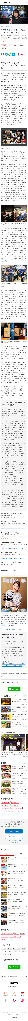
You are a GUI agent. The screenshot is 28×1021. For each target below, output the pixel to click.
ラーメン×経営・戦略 (6, 814)
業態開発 (22, 45)
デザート (4, 948)
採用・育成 (22, 933)
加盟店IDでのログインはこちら (14, 840)
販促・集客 (16, 933)
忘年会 (9, 954)
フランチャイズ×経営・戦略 (7, 811)
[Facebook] (2, 54)
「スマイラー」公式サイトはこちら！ (11, 629)
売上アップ (11, 951)
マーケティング (17, 948)
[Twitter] (6, 54)
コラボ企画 (8, 26)
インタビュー (16, 45)
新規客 (23, 948)
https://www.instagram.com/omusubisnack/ (12, 558)
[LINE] (9, 54)
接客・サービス (5, 936)
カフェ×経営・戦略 (5, 808)
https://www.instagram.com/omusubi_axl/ (12, 548)
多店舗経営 (23, 951)
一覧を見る (24, 696)
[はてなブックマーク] (13, 54)
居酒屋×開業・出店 (5, 802)
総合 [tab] (21, 854)
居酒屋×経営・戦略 (14, 802)
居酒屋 (23, 976)
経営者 (9, 45)
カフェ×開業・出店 (14, 805)
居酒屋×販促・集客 (5, 805)
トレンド (19, 936)
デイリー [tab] (7, 854)
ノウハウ (10, 948)
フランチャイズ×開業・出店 (16, 808)
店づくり (4, 48)
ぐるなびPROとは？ (14, 842)
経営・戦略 (4, 45)
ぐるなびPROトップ (5, 976)
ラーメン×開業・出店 (19, 811)
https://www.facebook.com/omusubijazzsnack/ (13, 528)
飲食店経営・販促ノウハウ (15, 976)
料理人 (17, 951)
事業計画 (4, 954)
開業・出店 (4, 933)
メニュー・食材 (13, 936)
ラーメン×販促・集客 (16, 814)
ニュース (3, 939)
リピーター (4, 951)
